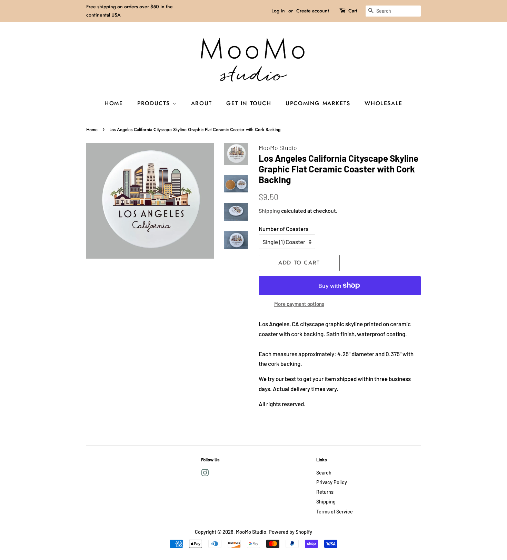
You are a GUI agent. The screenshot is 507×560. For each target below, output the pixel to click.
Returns (325, 492)
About (201, 103)
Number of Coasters (283, 228)
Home (114, 103)
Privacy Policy (331, 482)
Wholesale (383, 103)
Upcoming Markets (318, 103)
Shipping (269, 210)
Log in (278, 10)
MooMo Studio (251, 532)
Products (154, 103)
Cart (352, 10)
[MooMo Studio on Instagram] (205, 474)
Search (323, 473)
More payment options (299, 304)
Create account (312, 10)
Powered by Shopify (290, 532)
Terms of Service (334, 511)
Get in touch (248, 103)
